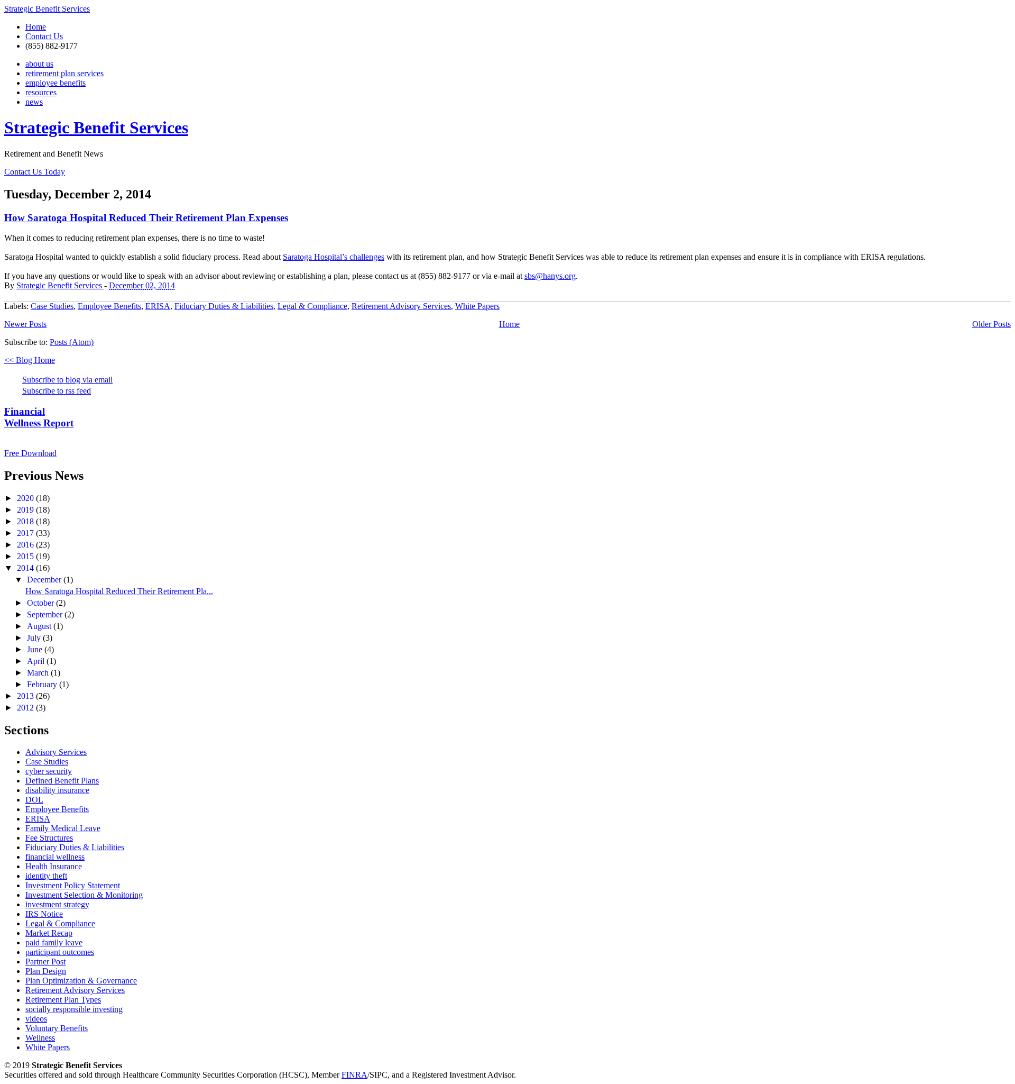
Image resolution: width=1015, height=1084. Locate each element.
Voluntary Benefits (56, 1028)
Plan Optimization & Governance (81, 980)
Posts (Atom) (72, 342)
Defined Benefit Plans (62, 780)
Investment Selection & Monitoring (84, 894)
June (35, 649)
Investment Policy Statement (72, 885)
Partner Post (45, 961)
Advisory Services (56, 752)
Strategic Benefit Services (47, 8)
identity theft (46, 875)
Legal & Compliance (312, 306)
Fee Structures (49, 837)
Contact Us (44, 36)
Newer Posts (25, 324)
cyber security (48, 771)
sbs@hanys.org (550, 275)
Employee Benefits (109, 306)
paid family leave (53, 942)
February (43, 684)
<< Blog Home (29, 360)
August (40, 626)
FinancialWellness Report (38, 417)
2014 (26, 567)
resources (41, 92)
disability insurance (57, 790)
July (35, 637)
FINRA (354, 1074)
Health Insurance (53, 866)
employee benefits (55, 82)
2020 (26, 498)
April (37, 661)
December (45, 579)
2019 (26, 509)
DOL (34, 799)
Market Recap (48, 932)
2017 (26, 533)
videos (36, 1018)
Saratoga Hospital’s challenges (333, 256)
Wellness (40, 1037)
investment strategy (57, 904)
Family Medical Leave (62, 828)
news (34, 101)
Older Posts (991, 324)
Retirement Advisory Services (401, 306)
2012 (26, 707)
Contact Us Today (34, 171)
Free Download (30, 453)
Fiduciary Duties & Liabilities (223, 306)
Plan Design (45, 971)
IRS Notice (44, 913)
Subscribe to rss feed (56, 390)
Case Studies (52, 306)
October (41, 602)
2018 (26, 521)
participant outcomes (59, 952)
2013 (26, 695)
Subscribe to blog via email (67, 379)
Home (35, 26)
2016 (26, 544)
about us (39, 63)
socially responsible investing (74, 1009)
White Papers (477, 306)
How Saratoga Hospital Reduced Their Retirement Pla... (119, 591)
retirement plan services (64, 73)
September (45, 614)
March (39, 672)
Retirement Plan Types (63, 999)
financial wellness (55, 856)
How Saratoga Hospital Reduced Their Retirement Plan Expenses (146, 217)
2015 (26, 556)
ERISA (157, 306)
